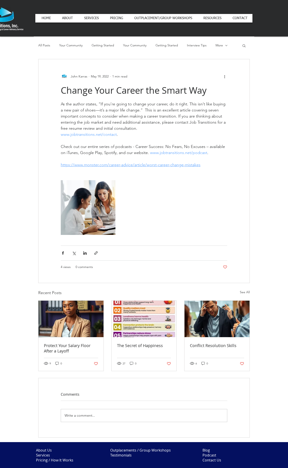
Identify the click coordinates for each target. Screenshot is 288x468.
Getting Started (103, 45)
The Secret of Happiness (140, 345)
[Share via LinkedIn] (85, 253)
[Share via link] (96, 253)
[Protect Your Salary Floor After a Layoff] (71, 319)
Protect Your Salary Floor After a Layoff (67, 348)
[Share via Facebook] (63, 253)
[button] (244, 45)
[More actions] (224, 76)
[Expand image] (88, 207)
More (219, 45)
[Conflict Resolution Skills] (217, 319)
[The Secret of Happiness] (144, 319)
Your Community (71, 45)
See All (245, 292)
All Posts (44, 45)
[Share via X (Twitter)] (74, 253)
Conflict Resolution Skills (213, 345)
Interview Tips (197, 45)
